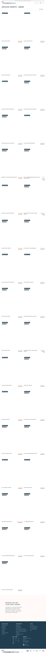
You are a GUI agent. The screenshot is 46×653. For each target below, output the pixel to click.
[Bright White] (6, 38)
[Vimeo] (18, 641)
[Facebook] (13, 639)
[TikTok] (16, 641)
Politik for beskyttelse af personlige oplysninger (21, 631)
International (4, 625)
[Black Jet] (3, 38)
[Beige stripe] (28, 279)
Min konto (18, 625)
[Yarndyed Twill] (17, 38)
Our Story (32, 625)
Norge (3, 630)
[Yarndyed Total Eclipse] (13, 38)
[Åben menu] (43, 2)
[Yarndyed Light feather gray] (10, 38)
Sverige (3, 631)
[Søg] (37, 2)
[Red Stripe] (28, 140)
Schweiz (3, 634)
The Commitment (33, 627)
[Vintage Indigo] (25, 72)
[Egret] (25, 382)
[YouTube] (13, 641)
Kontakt (17, 635)
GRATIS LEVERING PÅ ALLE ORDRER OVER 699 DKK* (23, 0)
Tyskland (4, 629)
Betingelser (18, 627)
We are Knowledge (34, 626)
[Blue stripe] (25, 140)
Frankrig (3, 627)
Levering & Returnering (21, 629)
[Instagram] (16, 639)
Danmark (3, 626)
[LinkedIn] (13, 643)
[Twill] (13, 140)
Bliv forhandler (33, 629)
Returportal (18, 626)
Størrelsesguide (19, 634)
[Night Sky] (6, 140)
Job (31, 630)
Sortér (41, 9)
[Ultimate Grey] (10, 140)
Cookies (17, 632)
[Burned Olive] (3, 140)
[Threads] (18, 639)
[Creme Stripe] (10, 382)
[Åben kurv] (40, 2)
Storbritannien (5, 632)
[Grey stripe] (6, 382)
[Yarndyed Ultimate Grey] (35, 72)
